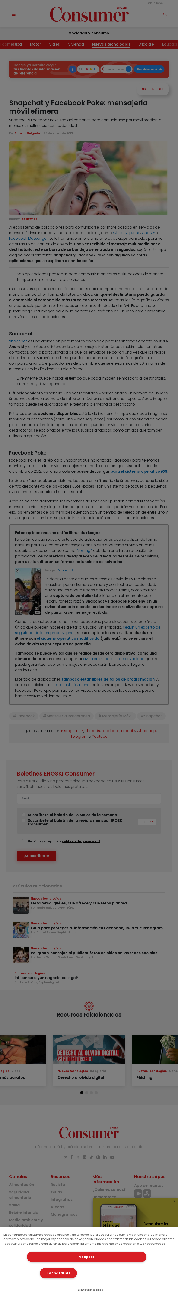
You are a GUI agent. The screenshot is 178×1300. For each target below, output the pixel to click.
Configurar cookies (90, 1289)
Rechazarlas (58, 1273)
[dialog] (89, 1264)
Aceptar (86, 1256)
